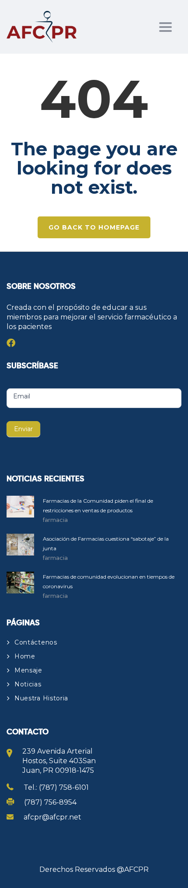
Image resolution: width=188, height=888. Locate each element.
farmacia (55, 519)
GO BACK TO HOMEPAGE (94, 227)
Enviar (23, 429)
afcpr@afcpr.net (52, 817)
